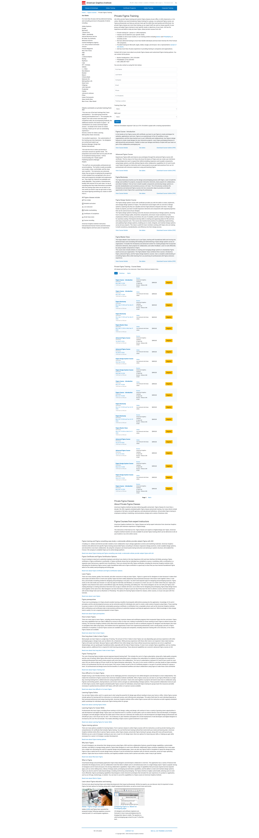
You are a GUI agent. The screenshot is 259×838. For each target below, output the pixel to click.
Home (84, 12)
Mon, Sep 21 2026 (120, 283)
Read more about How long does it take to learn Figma (98, 650)
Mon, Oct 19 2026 (120, 384)
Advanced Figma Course (123, 338)
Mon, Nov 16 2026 (120, 489)
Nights (129, 273)
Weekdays (122, 273)
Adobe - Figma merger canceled (93, 807)
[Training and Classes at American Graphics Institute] (84, 3)
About (136, 2)
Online (138, 292)
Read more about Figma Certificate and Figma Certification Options (102, 571)
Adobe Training (148, 8)
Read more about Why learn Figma (92, 757)
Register (168, 282)
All (116, 273)
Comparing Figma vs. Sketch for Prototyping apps (125, 807)
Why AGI (131, 2)
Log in (160, 2)
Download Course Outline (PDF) (166, 148)
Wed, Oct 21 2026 (120, 467)
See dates (142, 148)
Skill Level (117, 113)
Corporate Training (167, 8)
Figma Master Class (122, 325)
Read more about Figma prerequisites (93, 613)
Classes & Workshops (91, 8)
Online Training (110, 8)
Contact (140, 2)
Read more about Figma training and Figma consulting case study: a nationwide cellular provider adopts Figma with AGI (118, 553)
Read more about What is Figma (91, 778)
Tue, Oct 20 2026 (120, 442)
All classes (152, 2)
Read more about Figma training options (94, 739)
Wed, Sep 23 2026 (120, 362)
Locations (146, 2)
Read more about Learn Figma (91, 596)
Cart (157, 2)
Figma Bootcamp (121, 301)
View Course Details (122, 148)
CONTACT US (129, 831)
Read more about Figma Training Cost (93, 670)
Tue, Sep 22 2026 (120, 341)
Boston (158, 36)
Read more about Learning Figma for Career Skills (97, 722)
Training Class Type (120, 105)
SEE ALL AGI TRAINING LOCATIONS (161, 831)
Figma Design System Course (124, 358)
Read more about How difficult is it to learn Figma (97, 689)
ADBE (88, 809)
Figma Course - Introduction (124, 280)
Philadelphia (167, 36)
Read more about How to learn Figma (93, 633)
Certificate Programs (129, 8)
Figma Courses (91, 12)
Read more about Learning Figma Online (94, 704)
